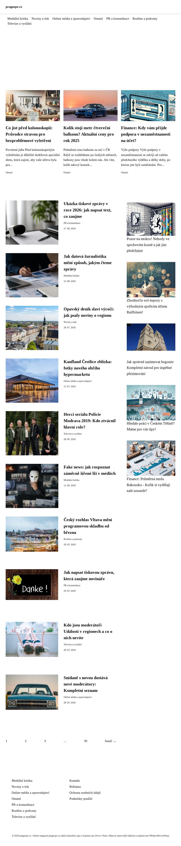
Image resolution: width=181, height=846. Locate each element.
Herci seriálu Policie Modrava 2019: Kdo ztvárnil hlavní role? (90, 420)
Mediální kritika (17, 18)
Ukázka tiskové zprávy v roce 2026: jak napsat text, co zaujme (87, 210)
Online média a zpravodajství (71, 18)
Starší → (110, 741)
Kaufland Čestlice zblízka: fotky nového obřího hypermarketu (88, 368)
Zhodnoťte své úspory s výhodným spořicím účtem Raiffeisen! (147, 306)
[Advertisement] (90, 52)
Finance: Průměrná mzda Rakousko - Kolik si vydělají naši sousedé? (148, 485)
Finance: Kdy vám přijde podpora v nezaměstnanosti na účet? (145, 134)
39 (85, 741)
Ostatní (98, 18)
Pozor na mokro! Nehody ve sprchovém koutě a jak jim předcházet (148, 245)
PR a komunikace (117, 18)
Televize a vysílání (19, 23)
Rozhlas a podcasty (145, 18)
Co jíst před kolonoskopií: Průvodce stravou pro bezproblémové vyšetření (29, 134)
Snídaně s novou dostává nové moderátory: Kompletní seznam (86, 684)
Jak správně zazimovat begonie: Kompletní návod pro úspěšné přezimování (150, 368)
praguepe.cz (14, 6)
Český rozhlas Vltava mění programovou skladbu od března (88, 526)
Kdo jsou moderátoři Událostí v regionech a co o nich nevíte (88, 631)
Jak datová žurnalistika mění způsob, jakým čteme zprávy (88, 262)
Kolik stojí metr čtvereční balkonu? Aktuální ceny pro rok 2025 (88, 134)
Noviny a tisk (40, 18)
